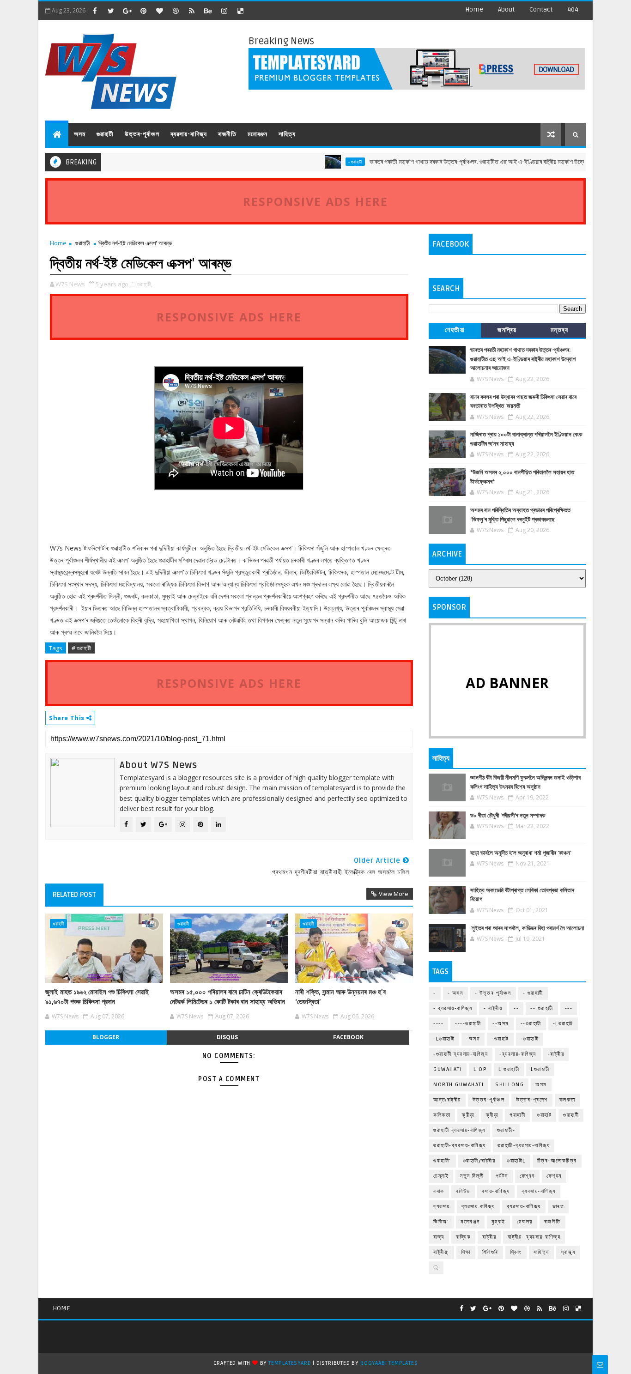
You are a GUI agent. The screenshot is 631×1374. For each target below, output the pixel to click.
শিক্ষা (466, 1252)
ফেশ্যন (554, 1176)
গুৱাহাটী (105, 134)
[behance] (208, 11)
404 (572, 9)
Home (474, 9)
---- (438, 1023)
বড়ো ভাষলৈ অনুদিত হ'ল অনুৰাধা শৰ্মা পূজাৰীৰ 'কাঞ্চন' (520, 853)
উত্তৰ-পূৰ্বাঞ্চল (142, 134)
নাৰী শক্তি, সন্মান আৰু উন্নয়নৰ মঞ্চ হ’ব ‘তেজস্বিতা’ (340, 996)
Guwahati (447, 1069)
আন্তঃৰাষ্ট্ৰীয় (447, 1099)
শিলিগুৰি (490, 1252)
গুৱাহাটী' (442, 1160)
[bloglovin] (159, 11)
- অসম (456, 993)
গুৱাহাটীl (516, 1160)
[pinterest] (143, 11)
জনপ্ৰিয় (507, 330)
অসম (79, 134)
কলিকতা (441, 1115)
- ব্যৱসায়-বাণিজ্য (452, 1008)
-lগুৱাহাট (563, 1023)
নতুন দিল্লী (472, 1176)
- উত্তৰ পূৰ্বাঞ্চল (493, 993)
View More (393, 894)
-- (516, 1008)
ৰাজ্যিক (463, 1237)
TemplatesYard (289, 1363)
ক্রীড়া (468, 1115)
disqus (227, 1037)
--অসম (500, 1023)
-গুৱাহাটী (530, 1038)
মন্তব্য (560, 330)
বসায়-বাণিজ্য (496, 1191)
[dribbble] (175, 11)
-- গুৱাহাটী (541, 1008)
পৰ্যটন (502, 1176)
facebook (348, 1037)
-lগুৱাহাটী (444, 1038)
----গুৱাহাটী (468, 1023)
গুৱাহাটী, (144, 284)
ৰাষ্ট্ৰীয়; (441, 1252)
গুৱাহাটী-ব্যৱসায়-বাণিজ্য (524, 1145)
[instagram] (224, 11)
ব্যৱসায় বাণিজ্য (478, 1206)
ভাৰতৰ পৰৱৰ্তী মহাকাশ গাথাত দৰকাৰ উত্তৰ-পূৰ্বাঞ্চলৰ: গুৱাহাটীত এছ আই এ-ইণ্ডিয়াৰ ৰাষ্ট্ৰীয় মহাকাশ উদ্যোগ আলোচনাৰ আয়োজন (477, 162)
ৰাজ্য (438, 1237)
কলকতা (567, 1099)
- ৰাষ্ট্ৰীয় (493, 1008)
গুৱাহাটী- (506, 1130)
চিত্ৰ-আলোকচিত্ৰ (557, 1160)
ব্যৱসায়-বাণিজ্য (188, 134)
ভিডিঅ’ (441, 1221)
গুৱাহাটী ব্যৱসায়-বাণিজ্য (459, 1130)
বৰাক (438, 1191)
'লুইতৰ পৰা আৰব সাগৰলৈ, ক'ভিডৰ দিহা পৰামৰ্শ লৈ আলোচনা (527, 928)
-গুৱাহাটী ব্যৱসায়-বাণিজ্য (460, 1054)
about (506, 9)
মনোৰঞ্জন (257, 134)
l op (480, 1069)
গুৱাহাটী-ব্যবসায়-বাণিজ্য (459, 1145)
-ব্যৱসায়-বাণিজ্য (517, 1054)
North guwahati (458, 1084)
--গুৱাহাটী (531, 1023)
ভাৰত (558, 1206)
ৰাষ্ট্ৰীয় (489, 1237)
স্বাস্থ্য (568, 1252)
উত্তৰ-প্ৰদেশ (532, 1099)
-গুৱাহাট (500, 1038)
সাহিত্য (287, 134)
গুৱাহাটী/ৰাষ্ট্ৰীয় (479, 1160)
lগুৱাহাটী (540, 1069)
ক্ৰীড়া (492, 1115)
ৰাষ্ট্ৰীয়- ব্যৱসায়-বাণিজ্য (534, 1237)
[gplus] (127, 11)
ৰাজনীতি (227, 134)
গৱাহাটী (517, 1115)
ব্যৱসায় (441, 1206)
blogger (105, 1037)
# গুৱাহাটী (81, 648)
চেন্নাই (441, 1176)
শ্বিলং (516, 1252)
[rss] (192, 11)
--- (569, 1008)
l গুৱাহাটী (508, 1069)
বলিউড (463, 1191)
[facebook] (95, 11)
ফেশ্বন (527, 1176)
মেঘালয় (525, 1221)
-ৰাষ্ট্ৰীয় (556, 1054)
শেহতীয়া (455, 330)
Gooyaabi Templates (389, 1363)
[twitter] (111, 11)
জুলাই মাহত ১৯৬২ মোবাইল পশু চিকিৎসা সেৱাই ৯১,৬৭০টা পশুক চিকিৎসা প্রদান (97, 996)
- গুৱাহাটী (332, 161)
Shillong (509, 1084)
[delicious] (240, 11)
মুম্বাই (498, 1221)
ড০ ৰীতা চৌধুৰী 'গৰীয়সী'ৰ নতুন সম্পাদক (507, 815)
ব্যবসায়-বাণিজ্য (539, 1191)
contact (540, 9)
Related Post (74, 894)
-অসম (473, 1038)
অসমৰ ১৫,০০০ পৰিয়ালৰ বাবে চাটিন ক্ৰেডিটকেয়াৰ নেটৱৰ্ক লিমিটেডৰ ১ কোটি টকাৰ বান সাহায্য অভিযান (227, 996)
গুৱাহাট (544, 1115)
